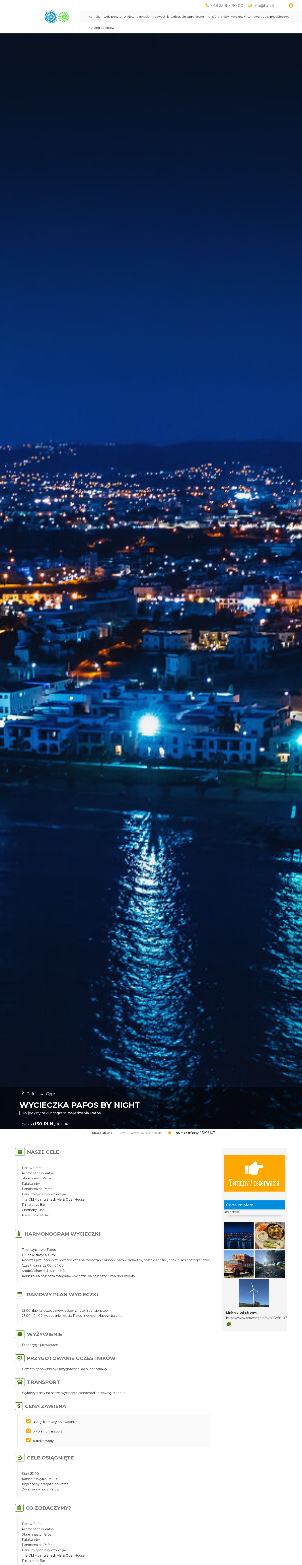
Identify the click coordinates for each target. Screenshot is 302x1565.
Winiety (129, 16)
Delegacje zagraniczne (187, 16)
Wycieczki (238, 16)
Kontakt (94, 16)
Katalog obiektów (101, 27)
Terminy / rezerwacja (254, 1182)
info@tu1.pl (263, 5)
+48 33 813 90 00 (226, 5)
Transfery (212, 16)
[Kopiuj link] (229, 1324)
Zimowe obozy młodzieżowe (269, 16)
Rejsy (225, 16)
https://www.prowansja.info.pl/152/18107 (256, 1318)
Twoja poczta (111, 16)
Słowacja (143, 16)
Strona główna (102, 1132)
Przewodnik (160, 16)
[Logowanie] (291, 5)
